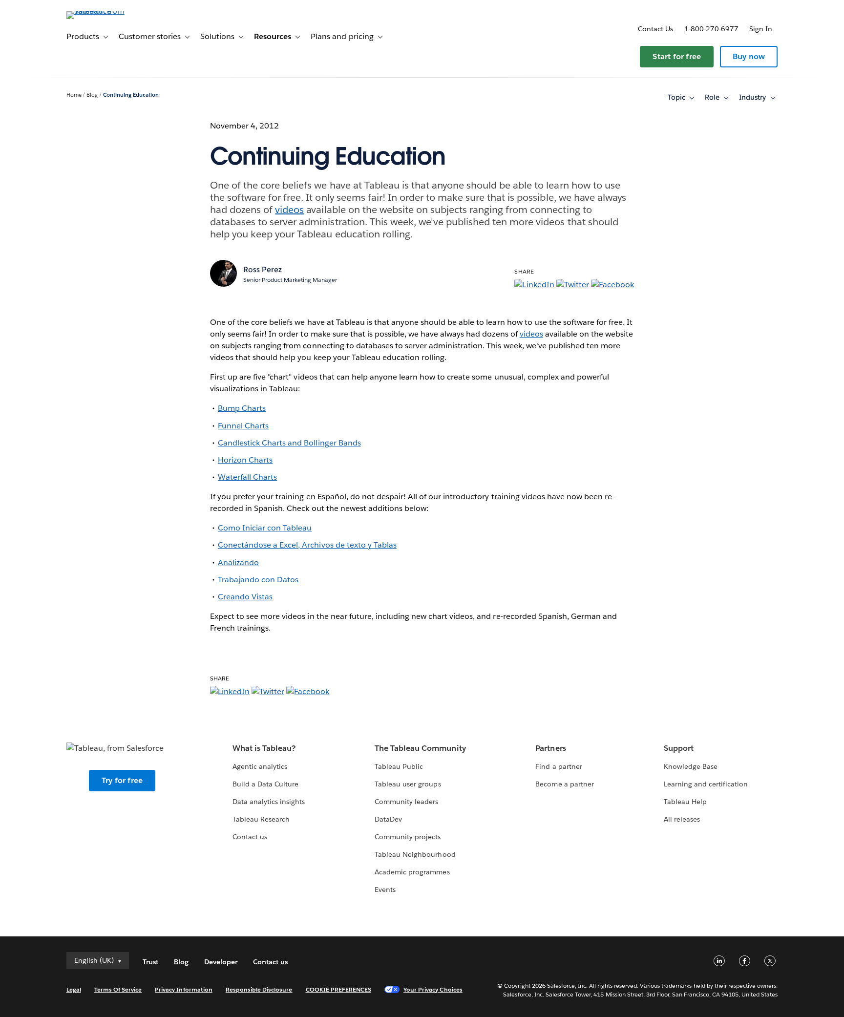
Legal (73, 989)
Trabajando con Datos (258, 579)
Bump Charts (242, 408)
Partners (550, 748)
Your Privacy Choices (433, 989)
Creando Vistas (245, 597)
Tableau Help (685, 801)
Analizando (238, 562)
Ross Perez (262, 269)
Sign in (760, 28)
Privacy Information (183, 989)
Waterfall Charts (247, 477)
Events (385, 889)
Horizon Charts (245, 460)
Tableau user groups (408, 784)
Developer (220, 961)
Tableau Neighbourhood (415, 854)
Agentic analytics (259, 766)
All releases (682, 819)
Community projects (408, 836)
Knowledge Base (690, 766)
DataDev (388, 819)
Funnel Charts (243, 426)
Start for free (677, 56)
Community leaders (406, 801)
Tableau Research (261, 819)
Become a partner (564, 784)
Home (74, 95)
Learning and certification (706, 784)
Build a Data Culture (265, 784)
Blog (92, 95)
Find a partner (558, 766)
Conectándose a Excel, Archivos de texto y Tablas (307, 545)
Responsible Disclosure (259, 989)
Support (679, 748)
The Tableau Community (420, 748)
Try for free (122, 780)
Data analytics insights (268, 801)
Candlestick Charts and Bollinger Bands (289, 443)
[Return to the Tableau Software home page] (107, 11)
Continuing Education (131, 95)
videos (289, 209)
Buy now (749, 56)
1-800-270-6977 (711, 28)
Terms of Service (118, 989)
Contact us (655, 28)
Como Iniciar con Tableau (265, 528)
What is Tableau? (263, 748)
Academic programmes (412, 872)
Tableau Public (399, 766)
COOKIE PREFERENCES (339, 989)
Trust (150, 961)
